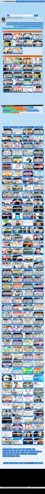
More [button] (40, 1)
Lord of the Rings (9, 22)
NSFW (40, 127)
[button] (38, 18)
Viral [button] (6, 127)
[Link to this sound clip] (40, 28)
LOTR (28, 22)
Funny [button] (10, 127)
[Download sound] (39, 28)
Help (37, 1)
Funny (21, 1)
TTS (35, 1)
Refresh (20, 26)
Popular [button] (15, 127)
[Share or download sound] (38, 28)
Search (17, 1)
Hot (23, 1)
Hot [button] (36, 127)
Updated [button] (25, 127)
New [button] (20, 127)
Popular (29, 1)
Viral (26, 1)
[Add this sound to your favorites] (42, 28)
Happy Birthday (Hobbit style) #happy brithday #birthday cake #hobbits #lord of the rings (14, 28)
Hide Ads (43, 1)
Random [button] (31, 127)
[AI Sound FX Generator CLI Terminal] (10, 487)
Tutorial (16, 26)
